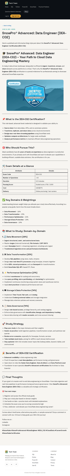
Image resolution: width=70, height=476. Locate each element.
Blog (26, 11)
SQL (12, 7)
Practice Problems (44, 7)
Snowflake (33, 7)
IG (6, 464)
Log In (7, 16)
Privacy (53, 463)
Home (6, 7)
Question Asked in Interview (13, 11)
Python (18, 7)
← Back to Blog (6, 25)
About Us (53, 454)
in (11, 464)
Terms (52, 465)
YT (16, 464)
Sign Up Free (15, 16)
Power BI (25, 7)
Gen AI (34, 465)
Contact (53, 460)
